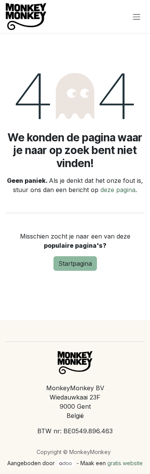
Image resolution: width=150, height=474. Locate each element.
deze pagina (117, 190)
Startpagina (75, 263)
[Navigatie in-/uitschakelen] (136, 16)
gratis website (125, 463)
